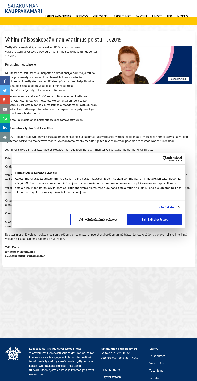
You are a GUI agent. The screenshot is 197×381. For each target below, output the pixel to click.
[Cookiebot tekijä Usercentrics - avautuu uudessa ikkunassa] (165, 158)
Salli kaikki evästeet (154, 219)
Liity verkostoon (111, 377)
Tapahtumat (122, 16)
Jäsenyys (82, 16)
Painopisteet (157, 356)
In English (183, 16)
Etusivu (153, 348)
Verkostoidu (101, 16)
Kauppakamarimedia (58, 16)
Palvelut (141, 16)
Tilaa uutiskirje (110, 369)
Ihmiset (157, 16)
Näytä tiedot (166, 207)
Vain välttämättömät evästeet (98, 219)
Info (169, 16)
